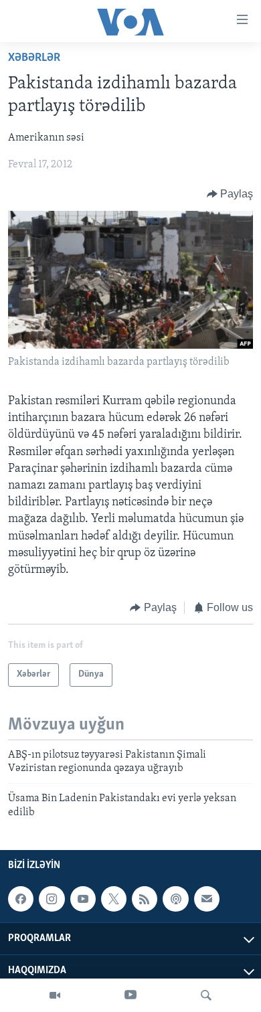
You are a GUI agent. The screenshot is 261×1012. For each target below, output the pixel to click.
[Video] (55, 995)
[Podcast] (175, 899)
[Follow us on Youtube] (83, 899)
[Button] (230, 194)
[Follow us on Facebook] (20, 899)
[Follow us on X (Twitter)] (113, 899)
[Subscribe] (207, 899)
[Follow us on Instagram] (51, 899)
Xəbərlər (34, 58)
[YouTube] (130, 995)
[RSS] (144, 899)
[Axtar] (206, 995)
